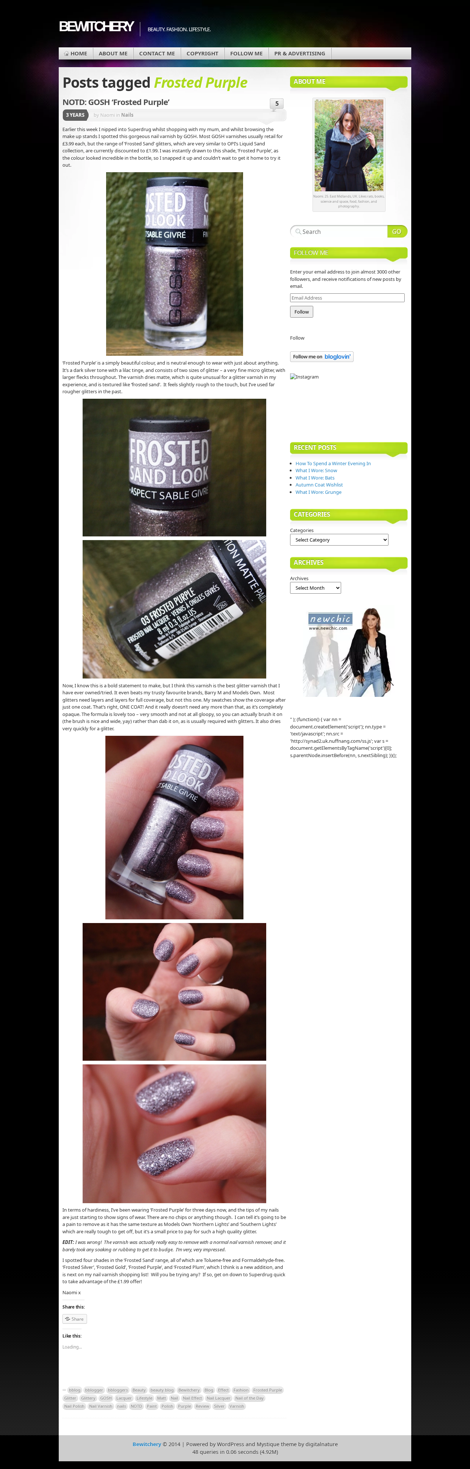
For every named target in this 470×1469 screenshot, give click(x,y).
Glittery (88, 1398)
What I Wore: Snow (316, 470)
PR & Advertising (299, 53)
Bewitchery (96, 26)
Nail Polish (74, 1406)
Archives (299, 578)
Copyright (202, 53)
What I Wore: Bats (315, 477)
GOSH (106, 1398)
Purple (184, 1406)
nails (121, 1406)
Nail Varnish (100, 1406)
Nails (127, 115)
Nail (174, 1398)
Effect (223, 1390)
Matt (161, 1398)
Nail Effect (192, 1398)
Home (78, 53)
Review (202, 1406)
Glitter (70, 1398)
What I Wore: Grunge (318, 492)
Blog (209, 1390)
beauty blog (162, 1390)
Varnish (236, 1406)
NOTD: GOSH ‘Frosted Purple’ (115, 101)
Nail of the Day (249, 1398)
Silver (219, 1406)
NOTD (136, 1406)
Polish (167, 1406)
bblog (74, 1390)
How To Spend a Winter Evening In (333, 463)
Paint (152, 1406)
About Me (113, 53)
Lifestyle (144, 1398)
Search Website (397, 231)
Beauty (139, 1390)
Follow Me (246, 53)
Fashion (241, 1390)
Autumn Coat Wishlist (319, 484)
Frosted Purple (267, 1390)
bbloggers (118, 1390)
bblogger (94, 1390)
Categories (302, 530)
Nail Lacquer (219, 1398)
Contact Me (157, 53)
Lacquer (124, 1398)
